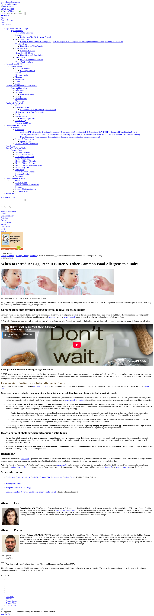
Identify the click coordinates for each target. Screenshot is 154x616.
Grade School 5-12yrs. (24, 53)
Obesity (32, 137)
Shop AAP (10, 193)
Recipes (4, 220)
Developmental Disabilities (117, 132)
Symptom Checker (22, 174)
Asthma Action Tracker (24, 154)
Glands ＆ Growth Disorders (86, 134)
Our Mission (15, 180)
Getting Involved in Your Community (29, 112)
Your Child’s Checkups (24, 33)
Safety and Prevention (19, 88)
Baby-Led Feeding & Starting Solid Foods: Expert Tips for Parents (31, 492)
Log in (3, 9)
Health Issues (16, 127)
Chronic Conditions (75, 132)
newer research (69, 317)
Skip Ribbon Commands (10, 2)
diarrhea (68, 400)
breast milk (37, 386)
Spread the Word (21, 191)
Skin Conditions (71, 137)
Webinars (18, 176)
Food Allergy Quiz (8, 222)
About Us (9, 599)
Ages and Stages (17, 31)
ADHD (32, 132)
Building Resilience (27, 71)
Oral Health (19, 79)
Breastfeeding (42, 42)
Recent (3, 224)
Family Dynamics (22, 107)
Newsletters (19, 170)
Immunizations (21, 99)
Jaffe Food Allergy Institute (66, 510)
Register (10, 9)
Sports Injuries (25, 142)
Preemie (98, 42)
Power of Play (20, 121)
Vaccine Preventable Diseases (26, 144)
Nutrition (91, 42)
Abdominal (24, 132)
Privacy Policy (11, 601)
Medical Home (21, 116)
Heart (123, 134)
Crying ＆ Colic (53, 42)
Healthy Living (16, 66)
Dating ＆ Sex (25, 60)
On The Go (19, 101)
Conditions (19, 130)
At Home (18, 92)
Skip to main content (9, 4)
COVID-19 (102, 132)
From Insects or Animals (45, 134)
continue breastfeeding (18, 467)
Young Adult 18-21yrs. (24, 62)
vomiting (81, 400)
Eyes (27, 134)
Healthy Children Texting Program (28, 165)
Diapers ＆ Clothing (67, 42)
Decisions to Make (27, 37)
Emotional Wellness (22, 68)
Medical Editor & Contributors (27, 185)
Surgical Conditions (84, 137)
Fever (31, 134)
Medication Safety (27, 94)
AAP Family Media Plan (24, 157)
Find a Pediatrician (22, 159)
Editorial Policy (12, 605)
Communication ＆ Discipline (31, 110)
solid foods (25, 459)
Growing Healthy (22, 75)
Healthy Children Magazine (25, 161)
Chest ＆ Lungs (62, 132)
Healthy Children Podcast (25, 163)
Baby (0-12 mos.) (22, 39)
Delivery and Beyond (42, 37)
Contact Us (10, 597)
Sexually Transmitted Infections (53, 137)
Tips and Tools (16, 150)
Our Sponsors (8, 7)
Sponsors (18, 187)
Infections (129, 134)
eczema (52, 317)
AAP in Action (21, 183)
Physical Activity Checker (25, 172)
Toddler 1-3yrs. (21, 44)
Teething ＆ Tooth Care (114, 42)
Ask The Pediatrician (23, 152)
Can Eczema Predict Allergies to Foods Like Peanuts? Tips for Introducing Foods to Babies (41, 477)
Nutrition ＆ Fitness (27, 51)
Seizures (38, 137)
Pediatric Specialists (27, 118)
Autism (53, 132)
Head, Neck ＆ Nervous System (109, 134)
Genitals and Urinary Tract (64, 134)
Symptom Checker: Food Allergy (18, 488)
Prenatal (18, 35)
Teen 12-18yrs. (21, 57)
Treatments (96, 137)
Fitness (23, 46)
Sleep (103, 42)
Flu (34, 134)
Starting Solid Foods (13, 483)
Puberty (35, 55)
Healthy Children (7, 256)
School (41, 55)
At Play (18, 97)
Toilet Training (38, 46)
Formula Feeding (81, 42)
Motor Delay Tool (22, 167)
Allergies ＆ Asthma (42, 132)
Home (3, 22)
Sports (17, 84)
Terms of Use (11, 603)
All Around (19, 90)
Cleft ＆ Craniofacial (90, 132)
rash (73, 400)
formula (45, 386)
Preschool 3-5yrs (21, 48)
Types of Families (49, 110)
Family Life (15, 105)
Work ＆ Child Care (23, 123)
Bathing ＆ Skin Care (28, 42)
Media (17, 114)
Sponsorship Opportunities (25, 189)
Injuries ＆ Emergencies (24, 139)
